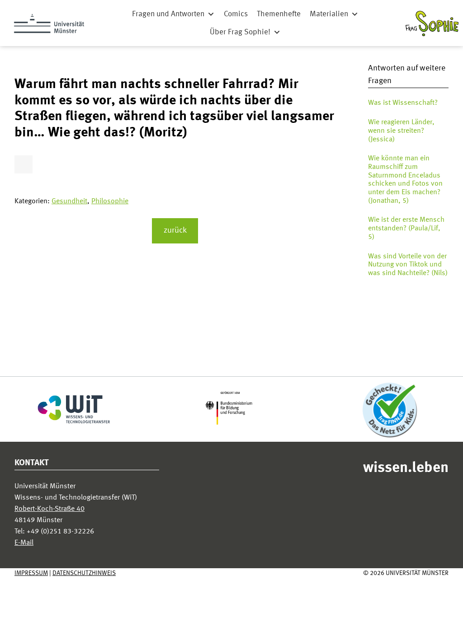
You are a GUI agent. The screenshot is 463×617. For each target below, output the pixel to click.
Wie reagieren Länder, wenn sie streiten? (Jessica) (401, 131)
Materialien (329, 14)
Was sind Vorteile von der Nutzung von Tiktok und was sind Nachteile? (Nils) (408, 265)
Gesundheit (69, 201)
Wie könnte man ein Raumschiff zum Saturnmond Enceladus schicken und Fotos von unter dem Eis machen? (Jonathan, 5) (405, 180)
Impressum (31, 573)
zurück (175, 230)
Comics (236, 14)
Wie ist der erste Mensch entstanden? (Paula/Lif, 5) (406, 228)
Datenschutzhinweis (84, 573)
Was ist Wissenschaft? (403, 103)
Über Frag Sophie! (240, 32)
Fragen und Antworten (168, 14)
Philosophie (109, 201)
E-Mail (23, 543)
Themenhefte (279, 14)
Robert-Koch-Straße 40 (49, 509)
